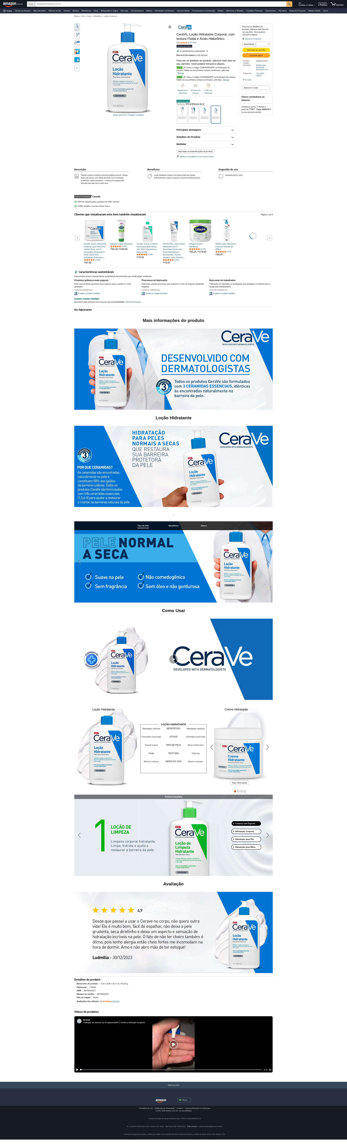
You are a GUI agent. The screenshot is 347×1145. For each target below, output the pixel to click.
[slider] (171, 1069)
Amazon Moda (183, 11)
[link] (95, 250)
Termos (180, 73)
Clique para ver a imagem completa (128, 115)
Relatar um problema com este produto (196, 156)
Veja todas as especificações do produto (195, 151)
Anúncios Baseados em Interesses (197, 1108)
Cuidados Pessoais (254, 11)
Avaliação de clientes (92, 1022)
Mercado (124, 11)
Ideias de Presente (297, 11)
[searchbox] (161, 4)
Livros (325, 11)
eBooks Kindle (314, 11)
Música (76, 11)
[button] (7, 10)
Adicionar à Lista (251, 88)
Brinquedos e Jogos (109, 11)
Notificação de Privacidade (165, 1108)
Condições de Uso (146, 1108)
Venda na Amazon (23, 11)
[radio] (77, 27)
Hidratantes (97, 16)
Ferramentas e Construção (203, 11)
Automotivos (270, 11)
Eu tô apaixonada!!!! (110, 1022)
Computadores (137, 11)
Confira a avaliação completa (133, 1022)
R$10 (179, 77)
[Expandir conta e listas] (314, 5)
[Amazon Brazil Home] (161, 1101)
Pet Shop (283, 11)
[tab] (143, 525)
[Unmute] (270, 1069)
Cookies (180, 1108)
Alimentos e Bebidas (235, 11)
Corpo (89, 16)
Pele (83, 16)
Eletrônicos (86, 11)
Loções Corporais (110, 16)
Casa (96, 11)
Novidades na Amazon (164, 11)
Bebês (220, 11)
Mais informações (239, 783)
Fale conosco (192, 1126)
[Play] (76, 1070)
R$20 (179, 67)
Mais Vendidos (39, 11)
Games (67, 11)
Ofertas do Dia (55, 11)
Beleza (149, 11)
